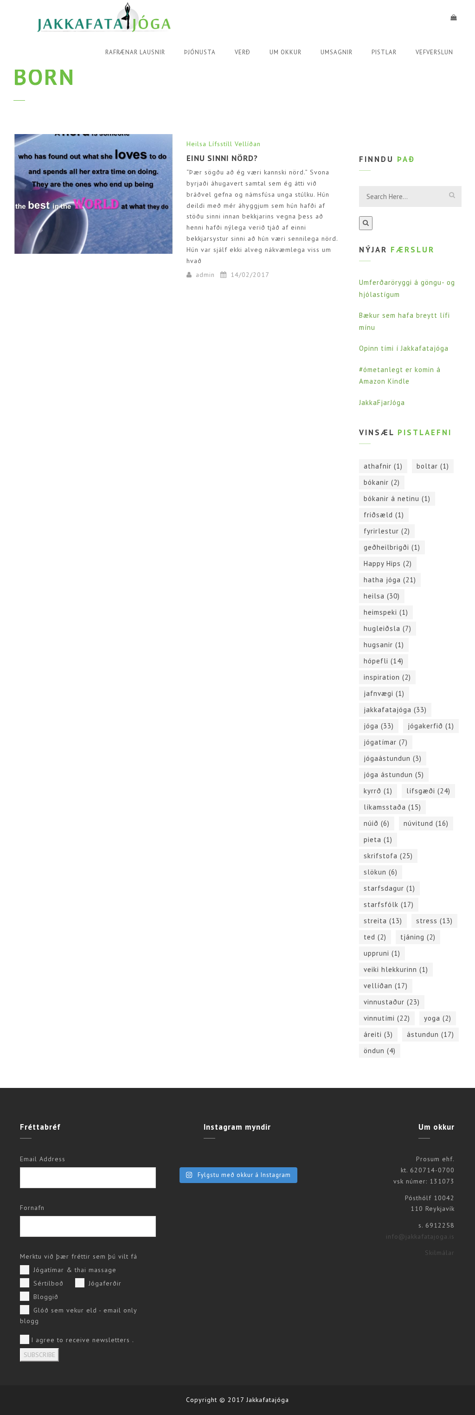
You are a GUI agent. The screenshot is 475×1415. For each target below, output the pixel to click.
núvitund (426, 823)
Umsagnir (337, 52)
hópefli (384, 660)
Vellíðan (248, 144)
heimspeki (386, 612)
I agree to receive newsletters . (82, 1340)
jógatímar (386, 742)
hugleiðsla (387, 628)
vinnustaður (392, 1001)
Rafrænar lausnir (135, 52)
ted (375, 937)
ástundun (430, 1034)
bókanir (382, 482)
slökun (381, 872)
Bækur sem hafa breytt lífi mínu (404, 321)
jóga (379, 725)
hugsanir (384, 644)
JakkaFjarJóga (382, 402)
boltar (433, 466)
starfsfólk (389, 904)
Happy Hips (388, 563)
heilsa (382, 596)
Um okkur (286, 52)
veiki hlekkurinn (396, 969)
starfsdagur (389, 888)
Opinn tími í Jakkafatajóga (404, 348)
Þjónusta (200, 52)
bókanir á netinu (397, 498)
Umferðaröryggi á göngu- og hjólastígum (407, 288)
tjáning (418, 937)
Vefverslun (434, 52)
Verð (242, 52)
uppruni (382, 953)
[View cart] (454, 17)
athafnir (383, 466)
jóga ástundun (394, 774)
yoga (437, 1018)
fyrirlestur (387, 531)
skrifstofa (388, 855)
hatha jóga (390, 579)
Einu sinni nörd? (222, 158)
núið (377, 823)
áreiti (378, 1034)
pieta (378, 839)
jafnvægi (384, 693)
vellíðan (386, 985)
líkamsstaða (392, 807)
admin (205, 274)
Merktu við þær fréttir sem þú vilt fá (78, 1256)
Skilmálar (440, 1252)
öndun (380, 1050)
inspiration (387, 677)
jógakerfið (431, 725)
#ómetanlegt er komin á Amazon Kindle (400, 375)
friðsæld (384, 514)
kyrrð (378, 790)
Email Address (42, 1159)
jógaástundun (393, 758)
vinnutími (387, 1018)
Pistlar (384, 52)
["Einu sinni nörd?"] (93, 194)
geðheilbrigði (392, 547)
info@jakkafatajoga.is (420, 1236)
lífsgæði (428, 790)
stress (434, 920)
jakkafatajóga (395, 709)
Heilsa (196, 144)
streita (383, 920)
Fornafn (32, 1207)
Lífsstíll (220, 144)
